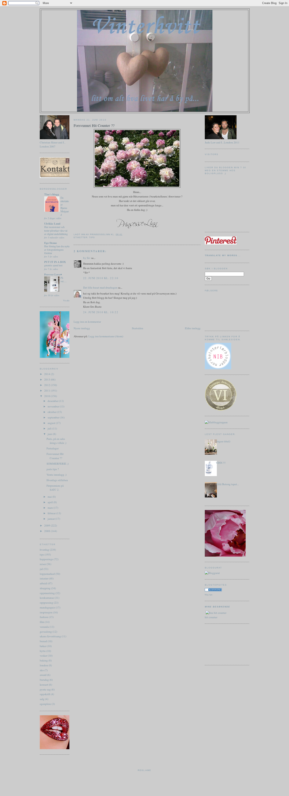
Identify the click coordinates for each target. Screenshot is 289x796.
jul (41, 569)
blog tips (208, 594)
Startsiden (137, 328)
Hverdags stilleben (57, 480)
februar (52, 513)
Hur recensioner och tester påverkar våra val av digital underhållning (56, 230)
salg (42, 699)
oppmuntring (47, 593)
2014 (47, 374)
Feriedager (53, 448)
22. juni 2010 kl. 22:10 (100, 278)
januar (51, 519)
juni (50, 434)
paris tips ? (53, 469)
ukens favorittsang (50, 636)
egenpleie (45, 704)
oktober (52, 412)
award (43, 675)
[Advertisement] (224, 644)
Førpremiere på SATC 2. (55, 488)
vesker (43, 655)
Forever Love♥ (53, 274)
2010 (47, 396)
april (51, 502)
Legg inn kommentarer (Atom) (105, 336)
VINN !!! (221, 463)
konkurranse (47, 598)
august (52, 423)
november (54, 406)
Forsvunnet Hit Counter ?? (55, 456)
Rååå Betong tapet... (227, 484)
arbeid (43, 583)
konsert (44, 684)
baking (44, 660)
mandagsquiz (47, 607)
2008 (47, 531)
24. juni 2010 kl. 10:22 (100, 312)
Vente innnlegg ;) (56, 474)
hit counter (211, 617)
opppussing (46, 602)
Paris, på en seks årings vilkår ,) (56, 441)
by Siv (87, 258)
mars (51, 508)
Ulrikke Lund (52, 223)
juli (50, 428)
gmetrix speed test (53, 265)
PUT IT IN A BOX (55, 262)
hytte (43, 651)
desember (53, 401)
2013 (47, 379)
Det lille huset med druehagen (100, 287)
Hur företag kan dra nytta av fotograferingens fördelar (56, 249)
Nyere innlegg (82, 328)
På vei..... (64, 279)
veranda (44, 627)
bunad (43, 641)
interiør (44, 578)
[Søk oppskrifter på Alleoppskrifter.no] (216, 422)
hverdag (44, 550)
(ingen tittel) (223, 441)
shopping (45, 588)
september (54, 417)
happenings (46, 559)
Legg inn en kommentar (87, 322)
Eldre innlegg (193, 328)
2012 (47, 385)
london (44, 665)
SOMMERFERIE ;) (58, 463)
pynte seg (45, 689)
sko (42, 670)
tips (42, 554)
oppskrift (45, 694)
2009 (47, 525)
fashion (44, 617)
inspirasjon (46, 612)
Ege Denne (50, 243)
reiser (43, 564)
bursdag (44, 680)
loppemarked (47, 574)
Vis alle (66, 300)
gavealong (46, 631)
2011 (47, 390)
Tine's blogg (51, 194)
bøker (43, 646)
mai (50, 497)
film (42, 622)
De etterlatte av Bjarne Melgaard (65, 206)
